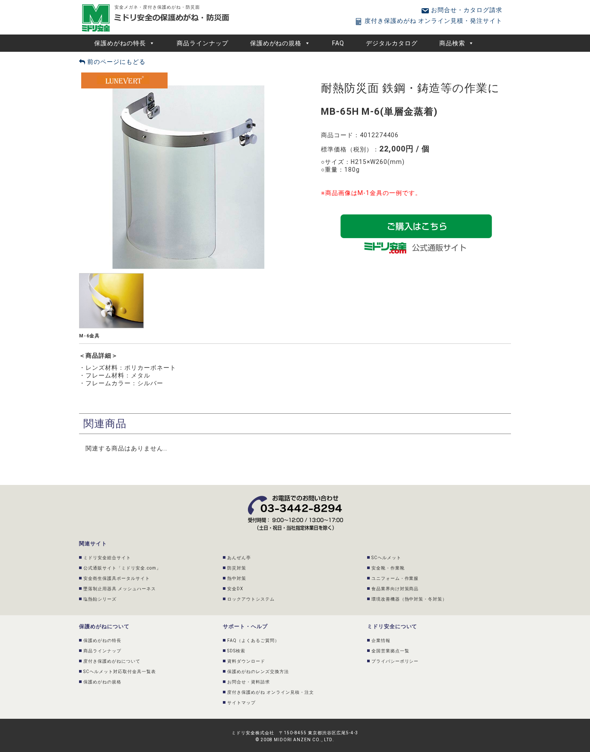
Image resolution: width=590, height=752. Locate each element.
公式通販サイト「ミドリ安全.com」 (122, 568)
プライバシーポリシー (395, 661)
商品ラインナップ (202, 43)
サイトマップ (241, 702)
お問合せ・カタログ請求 (465, 9)
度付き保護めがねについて (111, 661)
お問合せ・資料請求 (248, 682)
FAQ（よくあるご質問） (253, 640)
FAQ (338, 43)
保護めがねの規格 (276, 43)
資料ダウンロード (246, 661)
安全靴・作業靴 (388, 568)
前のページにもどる (116, 61)
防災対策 (236, 568)
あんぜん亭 (239, 557)
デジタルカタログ (392, 43)
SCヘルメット (386, 557)
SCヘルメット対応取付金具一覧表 (119, 671)
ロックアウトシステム (251, 599)
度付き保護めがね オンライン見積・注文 (270, 692)
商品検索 (452, 43)
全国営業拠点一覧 (390, 650)
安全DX (235, 588)
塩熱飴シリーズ (100, 599)
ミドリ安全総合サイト (107, 557)
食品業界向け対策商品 (395, 588)
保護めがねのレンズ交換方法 (258, 671)
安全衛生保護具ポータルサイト (116, 578)
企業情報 (380, 640)
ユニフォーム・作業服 (395, 578)
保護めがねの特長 (120, 43)
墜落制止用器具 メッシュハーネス (119, 588)
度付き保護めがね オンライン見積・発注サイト (432, 20)
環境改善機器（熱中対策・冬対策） (409, 599)
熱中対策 (236, 578)
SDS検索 (236, 650)
